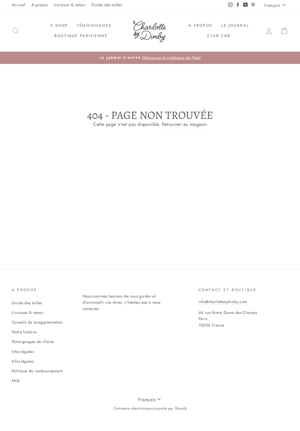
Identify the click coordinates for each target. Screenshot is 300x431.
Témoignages (94, 25)
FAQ (16, 380)
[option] (150, 58)
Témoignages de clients (33, 341)
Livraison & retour (70, 5)
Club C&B (219, 35)
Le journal (235, 25)
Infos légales (23, 351)
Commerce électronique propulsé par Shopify (150, 408)
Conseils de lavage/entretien (37, 322)
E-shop (59, 25)
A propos (39, 5)
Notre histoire (24, 332)
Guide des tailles (106, 5)
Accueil (18, 5)
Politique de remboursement (37, 371)
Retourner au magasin (184, 124)
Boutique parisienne (81, 35)
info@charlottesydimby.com (223, 302)
